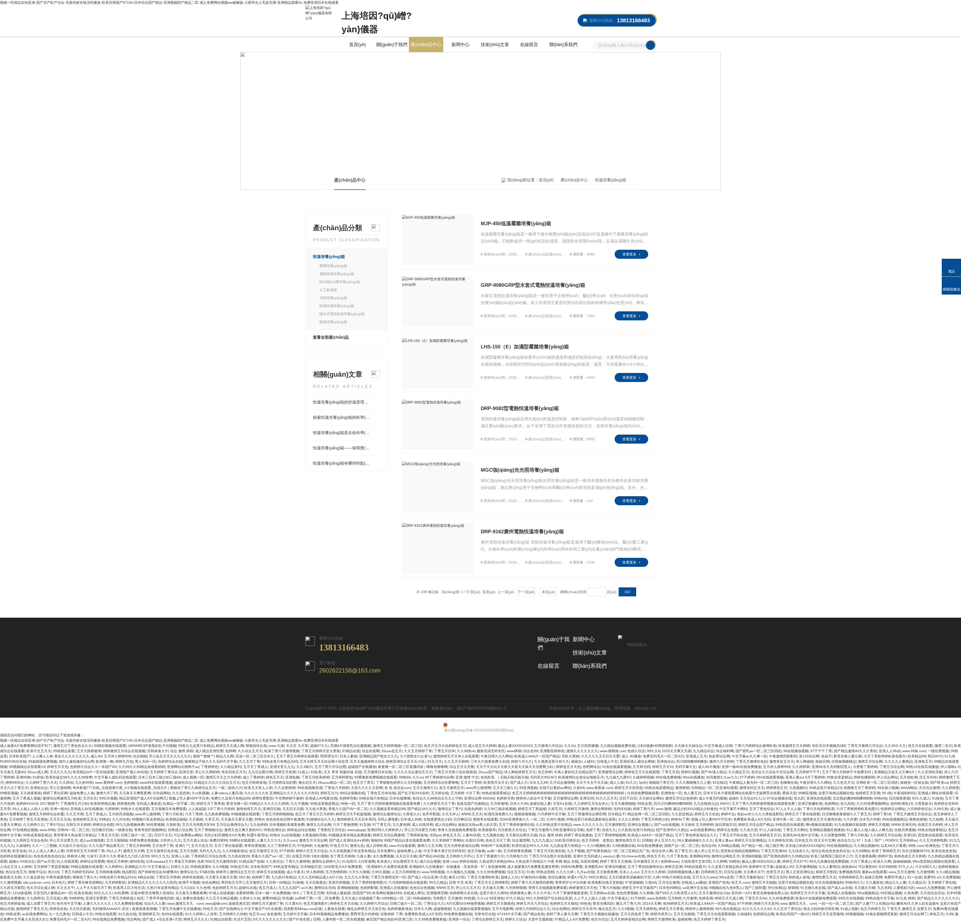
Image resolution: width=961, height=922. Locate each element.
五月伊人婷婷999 (117, 756)
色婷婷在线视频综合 (16, 856)
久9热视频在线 (623, 846)
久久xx (417, 777)
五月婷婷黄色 (341, 777)
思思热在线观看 (930, 835)
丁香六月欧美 (172, 814)
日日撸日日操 (102, 830)
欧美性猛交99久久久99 (530, 846)
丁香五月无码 (776, 877)
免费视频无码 (849, 872)
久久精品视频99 (866, 846)
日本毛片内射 (869, 819)
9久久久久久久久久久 (270, 919)
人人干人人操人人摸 (589, 898)
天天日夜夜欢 (315, 882)
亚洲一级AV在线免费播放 (741, 767)
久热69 (578, 788)
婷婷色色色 (58, 909)
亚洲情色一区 (671, 793)
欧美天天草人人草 (258, 788)
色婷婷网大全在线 (463, 893)
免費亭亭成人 (894, 877)
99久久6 (653, 751)
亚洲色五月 (923, 761)
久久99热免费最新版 (430, 919)
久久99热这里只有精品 (553, 825)
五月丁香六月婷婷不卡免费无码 (847, 772)
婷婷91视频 (690, 772)
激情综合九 (188, 872)
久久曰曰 (187, 888)
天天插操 (196, 819)
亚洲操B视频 (751, 856)
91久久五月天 (606, 798)
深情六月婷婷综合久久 (532, 909)
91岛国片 (349, 861)
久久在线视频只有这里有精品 (352, 851)
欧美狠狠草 (487, 830)
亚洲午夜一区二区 (787, 819)
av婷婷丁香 (304, 898)
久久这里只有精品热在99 (727, 867)
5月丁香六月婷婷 (221, 809)
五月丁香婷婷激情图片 (368, 882)
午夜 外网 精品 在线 (562, 861)
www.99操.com (914, 751)
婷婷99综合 (15, 782)
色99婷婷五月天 (675, 903)
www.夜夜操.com (599, 788)
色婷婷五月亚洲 (867, 793)
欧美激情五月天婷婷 (794, 746)
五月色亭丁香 (162, 846)
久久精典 (646, 893)
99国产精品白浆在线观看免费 (407, 840)
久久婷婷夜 (950, 788)
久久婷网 (720, 861)
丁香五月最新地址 (750, 877)
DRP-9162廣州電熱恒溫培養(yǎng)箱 (522, 531)
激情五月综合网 (870, 761)
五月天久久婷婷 (653, 872)
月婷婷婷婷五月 (850, 877)
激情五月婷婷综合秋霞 (46, 814)
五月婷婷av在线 (602, 893)
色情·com (449, 861)
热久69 (53, 872)
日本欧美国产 (19, 756)
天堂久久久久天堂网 (366, 788)
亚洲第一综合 (458, 919)
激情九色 (357, 846)
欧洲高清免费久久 (498, 814)
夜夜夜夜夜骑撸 (144, 909)
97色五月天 (339, 846)
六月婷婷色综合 (919, 809)
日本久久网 (422, 909)
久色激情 (321, 846)
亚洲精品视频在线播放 (826, 830)
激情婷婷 (682, 788)
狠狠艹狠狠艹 (203, 756)
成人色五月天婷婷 (482, 746)
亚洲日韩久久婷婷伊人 (384, 830)
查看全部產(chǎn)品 (331, 337)
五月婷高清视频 (120, 814)
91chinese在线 (633, 856)
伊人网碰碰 (804, 761)
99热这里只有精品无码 (280, 761)
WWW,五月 (445, 888)
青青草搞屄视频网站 (150, 830)
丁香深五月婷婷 (168, 877)
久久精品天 (917, 882)
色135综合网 (809, 756)
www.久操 (276, 746)
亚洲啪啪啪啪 (347, 888)
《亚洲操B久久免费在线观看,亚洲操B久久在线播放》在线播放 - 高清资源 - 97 (425, 867)
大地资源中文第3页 (696, 861)
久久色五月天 (843, 782)
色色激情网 (496, 867)
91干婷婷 (637, 898)
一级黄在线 (123, 830)
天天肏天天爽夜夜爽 (135, 793)
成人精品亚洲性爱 (209, 751)
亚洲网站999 (699, 856)
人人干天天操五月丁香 (93, 888)
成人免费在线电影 (190, 898)
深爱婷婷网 (244, 893)
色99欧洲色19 (901, 804)
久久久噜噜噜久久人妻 (692, 782)
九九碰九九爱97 (618, 777)
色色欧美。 (489, 777)
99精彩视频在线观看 (110, 746)
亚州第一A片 (741, 893)
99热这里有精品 (285, 867)
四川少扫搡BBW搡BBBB (672, 804)
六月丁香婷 (193, 814)
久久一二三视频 (44, 846)
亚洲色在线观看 (818, 798)
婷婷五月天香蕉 (671, 909)
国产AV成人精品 (713, 772)
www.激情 (663, 809)
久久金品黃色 (33, 877)
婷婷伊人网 (76, 856)
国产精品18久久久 (421, 809)
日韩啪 (647, 840)
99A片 (725, 804)
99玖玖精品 (598, 877)
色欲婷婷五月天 (224, 888)
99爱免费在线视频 (143, 840)
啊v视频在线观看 (819, 825)
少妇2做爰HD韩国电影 (654, 746)
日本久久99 (519, 804)
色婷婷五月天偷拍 (564, 903)
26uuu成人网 (37, 772)
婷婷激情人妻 (520, 893)
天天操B (687, 825)
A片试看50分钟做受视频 (465, 903)
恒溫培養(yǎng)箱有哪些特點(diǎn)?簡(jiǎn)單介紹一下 (346, 463)
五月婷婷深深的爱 (282, 782)
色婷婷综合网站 (892, 809)
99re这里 (726, 877)
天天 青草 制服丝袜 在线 (343, 772)
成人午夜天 (295, 872)
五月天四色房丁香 (634, 914)
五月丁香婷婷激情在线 (516, 825)
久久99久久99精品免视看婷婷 (141, 767)
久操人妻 (364, 856)
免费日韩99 (218, 840)
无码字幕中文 (685, 767)
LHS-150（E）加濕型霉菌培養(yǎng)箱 (525, 346)
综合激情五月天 (405, 861)
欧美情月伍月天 (496, 782)
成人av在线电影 (92, 840)
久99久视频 (555, 819)
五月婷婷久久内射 (233, 914)
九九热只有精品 (283, 877)
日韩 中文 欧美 (460, 882)
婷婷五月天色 (57, 767)
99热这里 (644, 804)
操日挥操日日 (725, 825)
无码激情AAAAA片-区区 (111, 909)
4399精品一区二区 (396, 898)
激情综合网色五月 (725, 856)
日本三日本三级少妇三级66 (159, 777)
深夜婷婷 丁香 (391, 914)
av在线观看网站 (702, 830)
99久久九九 (160, 856)
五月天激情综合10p (714, 893)
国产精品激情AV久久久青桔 (855, 751)
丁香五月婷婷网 (138, 846)
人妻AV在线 (471, 835)
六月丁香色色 (676, 856)
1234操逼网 (22, 893)
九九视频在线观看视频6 (471, 909)
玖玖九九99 (539, 782)
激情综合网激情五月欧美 (62, 798)
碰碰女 (576, 761)
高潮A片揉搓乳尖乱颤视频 (350, 746)
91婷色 (38, 777)
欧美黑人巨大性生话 (129, 888)
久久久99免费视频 (490, 872)
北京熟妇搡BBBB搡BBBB (852, 798)
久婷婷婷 (112, 809)
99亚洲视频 (528, 788)
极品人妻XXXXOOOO (515, 746)
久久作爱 (850, 819)
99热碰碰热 (422, 898)
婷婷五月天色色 (706, 814)
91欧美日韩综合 (567, 840)
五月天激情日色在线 (162, 851)
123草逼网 (366, 861)
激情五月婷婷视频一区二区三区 (397, 746)
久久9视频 (220, 867)
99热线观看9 (200, 867)
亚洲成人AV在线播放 (86, 809)
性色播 (287, 898)
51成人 (303, 772)
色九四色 (847, 804)
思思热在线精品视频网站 (739, 851)
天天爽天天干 (753, 872)
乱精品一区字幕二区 (178, 804)
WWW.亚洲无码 (903, 825)
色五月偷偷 (476, 851)
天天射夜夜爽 (606, 872)
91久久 (631, 782)
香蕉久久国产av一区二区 (270, 856)
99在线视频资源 (309, 788)
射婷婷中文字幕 (761, 867)
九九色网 (936, 819)
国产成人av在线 (839, 888)
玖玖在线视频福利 (829, 882)
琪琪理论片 (329, 756)
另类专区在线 (484, 914)
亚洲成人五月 (696, 756)
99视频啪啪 (854, 914)
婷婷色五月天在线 (344, 903)
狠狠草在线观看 (485, 819)
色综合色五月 (16, 872)
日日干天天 (163, 835)
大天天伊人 (450, 814)
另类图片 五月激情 (447, 898)
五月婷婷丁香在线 (942, 882)
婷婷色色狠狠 (192, 877)
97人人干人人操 (788, 809)
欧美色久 (384, 861)
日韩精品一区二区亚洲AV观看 (714, 788)
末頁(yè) (548, 592)
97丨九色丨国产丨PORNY (877, 840)
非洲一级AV (59, 809)
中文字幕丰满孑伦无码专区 (444, 851)
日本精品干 (616, 814)
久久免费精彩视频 (128, 903)
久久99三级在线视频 (500, 809)
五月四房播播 (587, 746)
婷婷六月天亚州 (766, 903)
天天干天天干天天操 (592, 782)
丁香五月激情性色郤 (751, 761)
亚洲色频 (292, 777)
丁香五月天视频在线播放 (599, 914)
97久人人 (905, 867)
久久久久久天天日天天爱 (600, 756)
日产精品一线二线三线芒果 (762, 846)
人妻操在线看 (334, 909)
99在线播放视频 (795, 751)
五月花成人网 (56, 898)
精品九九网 (224, 756)
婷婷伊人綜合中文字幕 (533, 798)
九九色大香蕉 (315, 809)
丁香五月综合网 (891, 767)
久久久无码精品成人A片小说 (320, 877)
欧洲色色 (932, 846)
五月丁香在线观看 (228, 846)
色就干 (826, 756)
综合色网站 (561, 909)
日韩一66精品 (279, 882)
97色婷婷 (304, 846)
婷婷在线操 (468, 861)
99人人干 (114, 851)
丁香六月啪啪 (609, 888)
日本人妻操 (348, 756)
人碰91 (589, 761)
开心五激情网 (60, 788)
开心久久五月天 (468, 888)
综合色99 (530, 751)
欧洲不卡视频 (189, 882)
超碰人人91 (510, 877)
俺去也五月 (307, 782)
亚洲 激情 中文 (466, 777)
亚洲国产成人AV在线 (132, 772)
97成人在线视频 (221, 893)
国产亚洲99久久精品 (672, 830)
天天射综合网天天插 (521, 835)
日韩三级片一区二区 (136, 835)
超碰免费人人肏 (82, 793)
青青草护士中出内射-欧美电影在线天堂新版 (589, 882)
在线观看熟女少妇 (437, 819)
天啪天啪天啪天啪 (514, 777)
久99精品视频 (728, 846)
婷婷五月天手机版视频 (353, 814)
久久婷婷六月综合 (374, 903)
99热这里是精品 (839, 777)
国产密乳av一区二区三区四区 (758, 751)
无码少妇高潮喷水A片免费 (224, 835)
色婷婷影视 (369, 888)
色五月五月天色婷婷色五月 (445, 746)
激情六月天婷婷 (721, 761)
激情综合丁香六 (450, 809)
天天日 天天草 (297, 746)
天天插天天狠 (864, 888)
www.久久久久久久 (588, 825)
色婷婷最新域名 (399, 909)
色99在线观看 (172, 914)
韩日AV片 (935, 756)
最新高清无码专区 (491, 751)
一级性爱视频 (938, 751)
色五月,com (740, 882)
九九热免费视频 (216, 814)
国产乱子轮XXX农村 (413, 793)
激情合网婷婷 (600, 809)
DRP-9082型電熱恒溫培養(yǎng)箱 (520, 408)
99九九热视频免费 (130, 825)
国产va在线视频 (666, 825)
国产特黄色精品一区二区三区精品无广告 (617, 851)
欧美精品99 (917, 756)
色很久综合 (636, 751)
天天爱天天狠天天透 (221, 877)
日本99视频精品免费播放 (328, 914)
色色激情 (274, 914)
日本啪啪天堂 (310, 867)
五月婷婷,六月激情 (682, 898)
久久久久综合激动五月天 (413, 772)
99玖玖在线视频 (850, 898)
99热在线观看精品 (659, 788)
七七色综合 (274, 861)
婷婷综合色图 (103, 825)
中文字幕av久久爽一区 (749, 756)
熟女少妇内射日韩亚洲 (820, 909)
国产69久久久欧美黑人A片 (676, 893)
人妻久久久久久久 (97, 903)
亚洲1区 (909, 835)
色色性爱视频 (626, 893)
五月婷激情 (499, 804)
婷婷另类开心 (660, 914)
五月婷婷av (908, 840)
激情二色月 (943, 746)
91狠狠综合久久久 (320, 819)
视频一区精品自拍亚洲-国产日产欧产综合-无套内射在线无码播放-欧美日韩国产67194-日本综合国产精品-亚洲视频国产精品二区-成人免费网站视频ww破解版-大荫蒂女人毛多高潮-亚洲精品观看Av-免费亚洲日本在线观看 (169, 3)
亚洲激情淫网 (436, 893)
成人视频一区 (193, 777)
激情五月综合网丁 (913, 914)
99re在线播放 (693, 777)
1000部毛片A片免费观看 (342, 867)
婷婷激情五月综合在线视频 (124, 751)
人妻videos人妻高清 (226, 793)
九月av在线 (585, 872)
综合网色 (133, 919)
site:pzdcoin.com (36, 882)
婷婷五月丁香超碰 (532, 809)
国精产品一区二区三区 (681, 846)
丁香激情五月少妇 (74, 804)
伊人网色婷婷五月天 (520, 772)
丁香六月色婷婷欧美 (818, 809)
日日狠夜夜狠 (899, 798)
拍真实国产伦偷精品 (472, 804)
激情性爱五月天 (824, 877)
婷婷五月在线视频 (271, 872)
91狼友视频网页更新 (881, 914)
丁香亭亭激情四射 (160, 898)
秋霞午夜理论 (257, 835)
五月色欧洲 (908, 777)
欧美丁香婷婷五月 (886, 851)
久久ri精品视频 (947, 872)
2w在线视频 (290, 835)
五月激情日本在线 (378, 772)
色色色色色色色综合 (49, 856)
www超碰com (215, 903)
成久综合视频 (429, 861)
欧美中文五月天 (39, 751)
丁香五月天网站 (795, 830)
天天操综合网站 (651, 798)
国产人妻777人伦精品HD (874, 903)
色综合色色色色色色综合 (830, 851)
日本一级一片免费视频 (272, 893)
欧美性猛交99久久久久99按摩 (69, 777)
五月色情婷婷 (336, 872)
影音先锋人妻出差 (848, 756)
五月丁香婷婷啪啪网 (610, 835)
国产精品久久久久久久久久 (938, 898)
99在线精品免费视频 (108, 919)
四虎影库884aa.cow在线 (303, 909)
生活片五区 (242, 919)
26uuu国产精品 (490, 772)
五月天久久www (704, 877)
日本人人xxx (629, 872)
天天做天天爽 (492, 888)
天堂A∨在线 (562, 804)
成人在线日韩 (422, 825)
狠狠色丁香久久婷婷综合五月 (193, 788)
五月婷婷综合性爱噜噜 (440, 782)
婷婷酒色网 (125, 804)
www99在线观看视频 (156, 782)
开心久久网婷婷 (207, 772)
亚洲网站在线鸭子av (183, 767)
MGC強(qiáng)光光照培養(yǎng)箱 (520, 470)
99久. (296, 893)
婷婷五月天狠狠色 (500, 903)
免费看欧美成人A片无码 (752, 819)
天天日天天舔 (292, 809)
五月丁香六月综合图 (330, 767)
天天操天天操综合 (688, 746)
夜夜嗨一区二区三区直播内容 (401, 767)
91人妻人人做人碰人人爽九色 (869, 830)
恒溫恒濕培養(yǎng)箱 (336, 306)
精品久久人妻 (895, 882)
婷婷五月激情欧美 (661, 919)
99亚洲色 (496, 898)
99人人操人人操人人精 (30, 809)
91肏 (530, 872)
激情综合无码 (324, 888)
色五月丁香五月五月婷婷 (314, 814)
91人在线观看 (67, 861)
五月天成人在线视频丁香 (360, 898)
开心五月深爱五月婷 (420, 830)
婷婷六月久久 (521, 761)
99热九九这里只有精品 (196, 746)
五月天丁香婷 (471, 782)
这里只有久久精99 (493, 893)
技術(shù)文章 (495, 44)
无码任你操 (622, 809)
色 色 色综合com (397, 788)
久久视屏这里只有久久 (551, 761)
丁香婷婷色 (209, 767)
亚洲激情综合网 (610, 772)
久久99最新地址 (234, 851)
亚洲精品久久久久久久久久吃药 (293, 793)
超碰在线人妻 (540, 804)
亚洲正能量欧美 (810, 804)
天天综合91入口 (752, 798)
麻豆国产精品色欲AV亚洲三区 (389, 919)
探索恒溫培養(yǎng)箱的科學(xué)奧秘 (346, 417)
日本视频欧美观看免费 (286, 825)
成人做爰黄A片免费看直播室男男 (533, 867)
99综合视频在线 (352, 793)
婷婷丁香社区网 (55, 793)
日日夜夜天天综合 (512, 830)
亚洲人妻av (794, 777)
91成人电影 (849, 909)
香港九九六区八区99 (133, 856)
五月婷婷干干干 (807, 772)
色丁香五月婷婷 (342, 856)
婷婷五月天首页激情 (827, 914)
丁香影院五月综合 (331, 830)
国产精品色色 (533, 914)
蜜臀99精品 (271, 898)
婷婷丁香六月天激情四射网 (532, 882)
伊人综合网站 (887, 777)
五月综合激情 (668, 882)
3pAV (643, 782)
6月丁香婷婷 (815, 777)
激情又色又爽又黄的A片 (243, 830)
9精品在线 (146, 877)
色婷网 (230, 751)
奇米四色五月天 (233, 772)
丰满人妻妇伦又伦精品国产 (575, 772)
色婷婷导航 (348, 798)
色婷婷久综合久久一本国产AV (93, 767)
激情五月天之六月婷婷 (223, 777)
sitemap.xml (645, 708)
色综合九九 (846, 840)
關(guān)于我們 (391, 44)
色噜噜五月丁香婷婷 (859, 788)
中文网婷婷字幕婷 (289, 798)
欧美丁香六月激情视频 (281, 751)
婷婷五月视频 (878, 825)
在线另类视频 (904, 830)
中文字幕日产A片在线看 (263, 909)
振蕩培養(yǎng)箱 (333, 322)
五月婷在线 (439, 793)
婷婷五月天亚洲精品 (750, 840)
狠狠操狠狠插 (524, 814)
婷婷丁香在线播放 (578, 835)
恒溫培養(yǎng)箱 (610, 180)
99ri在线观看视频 (769, 777)
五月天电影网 (502, 909)
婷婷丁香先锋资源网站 (85, 882)
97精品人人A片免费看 (572, 919)
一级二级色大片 (230, 788)
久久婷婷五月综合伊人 (591, 804)
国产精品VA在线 (431, 856)
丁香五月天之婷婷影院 (491, 882)
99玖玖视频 (108, 798)
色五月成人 (267, 888)
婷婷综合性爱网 (92, 861)
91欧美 (316, 772)
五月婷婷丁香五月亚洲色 (28, 819)
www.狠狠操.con (612, 751)
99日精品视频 (891, 893)
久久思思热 (181, 793)
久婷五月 (555, 809)
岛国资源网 (589, 861)
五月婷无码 (641, 767)
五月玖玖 (90, 798)
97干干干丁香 (821, 751)
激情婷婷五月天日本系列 (356, 819)
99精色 (734, 861)
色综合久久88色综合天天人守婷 (437, 798)
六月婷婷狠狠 (515, 888)
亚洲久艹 (182, 846)
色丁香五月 (683, 851)
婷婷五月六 (329, 793)
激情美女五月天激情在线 (822, 819)
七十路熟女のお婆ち (415, 756)
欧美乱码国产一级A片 (793, 914)
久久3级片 (304, 767)
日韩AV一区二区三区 (73, 830)
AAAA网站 (909, 788)
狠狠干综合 (37, 872)
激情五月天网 (133, 851)
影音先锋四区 (603, 903)
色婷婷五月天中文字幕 (807, 893)
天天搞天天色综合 (73, 846)
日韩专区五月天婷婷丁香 (85, 851)
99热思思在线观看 (789, 825)
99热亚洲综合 (274, 830)
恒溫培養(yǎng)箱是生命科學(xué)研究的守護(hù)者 (346, 433)
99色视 (469, 898)
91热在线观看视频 (616, 767)
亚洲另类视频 (338, 882)
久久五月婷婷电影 (933, 840)
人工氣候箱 (328, 290)
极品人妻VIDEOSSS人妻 (761, 861)
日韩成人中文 (607, 761)
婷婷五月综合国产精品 (755, 825)
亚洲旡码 (587, 798)
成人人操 (617, 782)
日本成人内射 (410, 819)
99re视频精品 (867, 893)
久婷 (656, 877)
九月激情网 (925, 872)
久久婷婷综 (35, 898)
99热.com (915, 846)
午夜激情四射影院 (783, 756)
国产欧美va (939, 782)
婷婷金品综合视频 (301, 830)
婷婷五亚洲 (673, 867)
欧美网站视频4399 (386, 893)
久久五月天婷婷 (456, 761)
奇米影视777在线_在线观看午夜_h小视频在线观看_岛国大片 (120, 788)
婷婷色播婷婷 (864, 777)
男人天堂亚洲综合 (800, 872)
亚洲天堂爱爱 (96, 898)
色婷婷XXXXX (27, 804)
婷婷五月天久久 (195, 919)
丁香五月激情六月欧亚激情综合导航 (556, 830)
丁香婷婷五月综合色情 (208, 856)
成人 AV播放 (631, 756)
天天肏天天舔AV (12, 772)
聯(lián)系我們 (563, 44)
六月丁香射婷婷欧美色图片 (885, 756)
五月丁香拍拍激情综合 (645, 867)
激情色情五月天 (248, 809)
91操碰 (297, 882)
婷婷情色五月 (776, 788)
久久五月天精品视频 (221, 898)
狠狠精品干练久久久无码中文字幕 (210, 761)
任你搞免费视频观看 (643, 793)
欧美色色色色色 (943, 851)
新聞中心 (460, 44)
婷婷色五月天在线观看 (641, 772)
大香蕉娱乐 (923, 804)
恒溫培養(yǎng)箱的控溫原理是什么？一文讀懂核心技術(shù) (346, 402)
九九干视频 (299, 804)
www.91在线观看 (402, 846)
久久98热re (466, 751)
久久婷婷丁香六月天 (41, 782)
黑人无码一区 (145, 761)
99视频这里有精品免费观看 (349, 835)
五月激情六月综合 (548, 746)
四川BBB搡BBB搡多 (691, 761)
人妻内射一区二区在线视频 (343, 919)
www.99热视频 (433, 872)
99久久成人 (921, 798)
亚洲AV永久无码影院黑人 (831, 767)
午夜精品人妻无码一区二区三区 (753, 782)
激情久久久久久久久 (582, 751)
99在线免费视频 (668, 777)
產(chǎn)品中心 (426, 44)
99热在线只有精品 (373, 798)
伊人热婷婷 (315, 872)
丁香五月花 (670, 772)
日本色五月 (803, 840)
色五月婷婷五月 (872, 909)
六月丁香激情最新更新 (570, 893)
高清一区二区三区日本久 (254, 756)
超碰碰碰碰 (901, 861)
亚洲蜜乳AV (593, 867)
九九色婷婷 (258, 825)
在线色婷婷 (473, 809)
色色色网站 (210, 882)
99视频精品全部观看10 (27, 767)
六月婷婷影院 (115, 882)
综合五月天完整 (461, 767)
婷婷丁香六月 (643, 809)
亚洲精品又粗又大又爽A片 (895, 772)
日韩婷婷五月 (711, 872)
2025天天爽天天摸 (676, 751)
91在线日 (719, 782)
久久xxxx (290, 840)
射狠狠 (793, 888)
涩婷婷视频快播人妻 (683, 872)
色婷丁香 (593, 830)
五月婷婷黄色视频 (517, 851)
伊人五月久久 (664, 840)
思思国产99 (361, 893)
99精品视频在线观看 (87, 867)
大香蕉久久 (411, 814)
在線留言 (529, 44)
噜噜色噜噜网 (436, 767)
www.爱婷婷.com (108, 782)
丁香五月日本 (444, 751)
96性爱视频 (155, 825)
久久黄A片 (293, 903)
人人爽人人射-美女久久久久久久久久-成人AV (67, 756)
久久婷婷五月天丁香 (439, 804)
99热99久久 (854, 882)
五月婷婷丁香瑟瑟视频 (51, 867)
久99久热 (940, 809)
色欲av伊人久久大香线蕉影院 (760, 814)
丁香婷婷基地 (416, 835)
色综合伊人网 (661, 851)
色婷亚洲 (706, 898)
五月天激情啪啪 (623, 804)
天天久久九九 (60, 772)
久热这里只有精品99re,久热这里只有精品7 (512, 861)
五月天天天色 (60, 819)
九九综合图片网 (260, 772)
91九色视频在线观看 (850, 825)
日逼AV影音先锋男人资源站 (151, 893)
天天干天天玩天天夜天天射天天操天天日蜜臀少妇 (515, 767)
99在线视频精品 (894, 819)
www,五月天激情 (901, 872)
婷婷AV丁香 (680, 819)
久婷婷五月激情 (576, 809)
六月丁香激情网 (345, 825)
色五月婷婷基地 (254, 782)
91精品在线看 (220, 919)
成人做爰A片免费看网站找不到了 (25, 746)
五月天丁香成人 (255, 767)
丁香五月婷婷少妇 (655, 819)
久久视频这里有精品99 (387, 809)
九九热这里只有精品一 (567, 846)
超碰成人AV (784, 867)
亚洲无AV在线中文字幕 (800, 835)
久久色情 (203, 888)
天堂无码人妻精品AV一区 (52, 893)
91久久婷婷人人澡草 (201, 914)
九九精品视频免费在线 (617, 746)
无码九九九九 (209, 851)
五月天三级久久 (505, 788)
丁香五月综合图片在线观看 (550, 856)
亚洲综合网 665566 (479, 798)
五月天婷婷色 (646, 909)
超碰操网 (684, 919)
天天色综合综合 (932, 893)
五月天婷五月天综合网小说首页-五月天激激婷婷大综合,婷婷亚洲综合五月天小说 (362, 761)
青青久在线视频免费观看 (457, 830)
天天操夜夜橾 (30, 793)
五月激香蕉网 (865, 856)
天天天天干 (65, 888)
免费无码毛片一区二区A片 (663, 756)
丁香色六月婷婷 (336, 788)
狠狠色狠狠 (918, 819)
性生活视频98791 (915, 851)
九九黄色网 (401, 825)
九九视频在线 (493, 835)
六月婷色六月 (516, 856)
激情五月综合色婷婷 (681, 798)
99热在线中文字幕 (879, 898)
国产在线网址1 (230, 909)
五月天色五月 (201, 846)
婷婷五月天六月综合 (532, 903)
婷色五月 (936, 914)
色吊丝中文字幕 (69, 903)
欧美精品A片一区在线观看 (93, 772)
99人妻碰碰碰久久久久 (695, 840)
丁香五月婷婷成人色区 (126, 898)
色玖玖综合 (599, 919)
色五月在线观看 (920, 746)
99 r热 (887, 793)
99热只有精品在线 (676, 877)
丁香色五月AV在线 (381, 793)
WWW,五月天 (471, 814)
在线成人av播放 (693, 882)
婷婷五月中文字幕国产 (639, 888)
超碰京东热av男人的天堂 (477, 825)
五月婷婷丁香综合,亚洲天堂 (171, 772)
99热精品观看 (64, 751)
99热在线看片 (695, 867)
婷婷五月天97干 (794, 861)
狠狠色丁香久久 (85, 877)
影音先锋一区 (237, 804)
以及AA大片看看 (893, 846)
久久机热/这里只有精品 (636, 830)
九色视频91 (798, 788)
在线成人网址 (413, 893)
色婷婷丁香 (260, 877)
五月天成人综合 (195, 840)
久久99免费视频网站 (872, 804)
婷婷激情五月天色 (583, 888)
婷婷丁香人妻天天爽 (562, 914)
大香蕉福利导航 (314, 835)
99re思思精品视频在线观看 (933, 861)
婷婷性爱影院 (262, 798)
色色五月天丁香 (498, 840)
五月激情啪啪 (806, 867)
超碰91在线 (248, 888)
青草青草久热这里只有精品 (75, 835)
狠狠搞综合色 (256, 746)
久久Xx (569, 746)
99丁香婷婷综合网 (439, 777)
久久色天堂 (748, 830)
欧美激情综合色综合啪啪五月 (581, 777)
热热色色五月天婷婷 (910, 856)
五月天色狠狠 (683, 914)
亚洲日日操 (271, 809)
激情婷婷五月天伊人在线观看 (456, 756)
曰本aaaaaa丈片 (159, 861)
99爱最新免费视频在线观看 (375, 777)
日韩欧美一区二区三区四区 (877, 782)
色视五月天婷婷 (930, 825)
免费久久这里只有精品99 (230, 798)
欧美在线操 (83, 893)
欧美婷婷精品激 (102, 804)
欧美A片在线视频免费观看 (816, 898)
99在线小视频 (888, 788)
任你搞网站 (161, 793)
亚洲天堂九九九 (282, 767)
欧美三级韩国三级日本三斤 (832, 856)
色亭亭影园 (431, 814)
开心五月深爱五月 (64, 840)
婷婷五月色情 (285, 772)
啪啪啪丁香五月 (661, 782)
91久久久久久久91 (756, 909)
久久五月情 (74, 814)
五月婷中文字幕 (295, 914)
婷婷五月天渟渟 (584, 909)
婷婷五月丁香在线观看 (802, 814)
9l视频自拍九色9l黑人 (726, 888)
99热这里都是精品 (324, 804)
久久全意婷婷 (284, 788)
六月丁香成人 (860, 861)
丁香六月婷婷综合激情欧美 (755, 746)
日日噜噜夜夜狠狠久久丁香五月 (846, 814)
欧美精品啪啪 (176, 819)
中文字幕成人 (158, 867)
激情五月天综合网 (313, 840)
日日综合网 (732, 872)
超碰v (13, 861)
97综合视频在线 (779, 798)
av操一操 (494, 851)
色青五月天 (775, 872)
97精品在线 (351, 751)
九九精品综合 (703, 751)
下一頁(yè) (526, 592)
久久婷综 (66, 782)
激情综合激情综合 (387, 814)
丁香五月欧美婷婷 (315, 777)
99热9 (259, 819)
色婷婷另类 (505, 798)
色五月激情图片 (315, 903)
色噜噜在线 (789, 782)
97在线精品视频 (25, 830)
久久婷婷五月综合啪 (885, 835)
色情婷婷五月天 (85, 819)
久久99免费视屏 (781, 898)
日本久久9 (107, 856)
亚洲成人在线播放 (394, 888)
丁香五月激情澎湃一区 (388, 877)
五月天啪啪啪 (116, 840)
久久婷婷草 (801, 767)
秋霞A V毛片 (577, 877)
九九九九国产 (288, 888)
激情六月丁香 (106, 793)
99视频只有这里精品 (148, 819)
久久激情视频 (10, 882)
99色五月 (210, 909)
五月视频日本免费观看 (168, 809)
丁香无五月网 (313, 893)
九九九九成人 (542, 840)
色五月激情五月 (451, 788)
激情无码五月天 (752, 788)
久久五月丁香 (249, 761)
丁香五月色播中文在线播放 (180, 909)
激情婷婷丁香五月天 (32, 909)
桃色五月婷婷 (117, 861)
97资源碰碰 (634, 882)
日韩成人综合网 (180, 830)
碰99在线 (137, 861)
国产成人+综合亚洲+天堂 (427, 877)
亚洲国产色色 (718, 882)
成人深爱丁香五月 (41, 903)
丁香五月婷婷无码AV (77, 872)
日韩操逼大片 (157, 751)
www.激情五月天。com (185, 903)
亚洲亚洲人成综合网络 (637, 761)
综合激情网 (521, 840)
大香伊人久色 (249, 898)
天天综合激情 (929, 788)
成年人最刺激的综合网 (76, 761)
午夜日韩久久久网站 (496, 756)
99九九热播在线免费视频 (828, 861)
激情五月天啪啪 (764, 882)
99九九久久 (103, 893)
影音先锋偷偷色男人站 (770, 893)
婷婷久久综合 (515, 919)
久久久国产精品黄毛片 (106, 846)
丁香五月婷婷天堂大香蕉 (320, 751)
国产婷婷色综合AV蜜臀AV (158, 872)
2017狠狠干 (49, 804)
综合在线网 (370, 751)
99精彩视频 (9, 793)
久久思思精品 (681, 814)
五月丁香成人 (95, 814)
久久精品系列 (230, 767)
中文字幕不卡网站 (733, 809)
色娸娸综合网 (763, 914)
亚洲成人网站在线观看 (935, 793)
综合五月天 (516, 872)
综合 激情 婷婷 (181, 751)
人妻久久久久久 (269, 840)
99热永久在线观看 (135, 809)
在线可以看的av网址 (555, 788)
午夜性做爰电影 (58, 877)
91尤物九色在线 (812, 888)
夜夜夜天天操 (10, 877)
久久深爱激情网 (832, 835)
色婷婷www (670, 861)
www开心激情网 (478, 788)
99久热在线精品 (727, 909)
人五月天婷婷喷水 (406, 872)
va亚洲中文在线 (694, 888)
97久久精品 (515, 898)
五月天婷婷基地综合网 (461, 846)
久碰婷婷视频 (643, 777)
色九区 (799, 798)
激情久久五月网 (429, 846)
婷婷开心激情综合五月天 (235, 872)
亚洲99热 (23, 777)
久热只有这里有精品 (162, 888)
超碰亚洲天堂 (239, 903)
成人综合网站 (445, 825)
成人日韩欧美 (376, 846)
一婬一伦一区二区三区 (835, 903)
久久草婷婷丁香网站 (447, 840)
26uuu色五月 (391, 751)
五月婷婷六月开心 (460, 856)
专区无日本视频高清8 (828, 746)
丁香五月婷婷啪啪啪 (277, 814)
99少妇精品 (777, 888)
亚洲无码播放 (615, 867)
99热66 (404, 777)
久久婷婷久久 (33, 825)
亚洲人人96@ (889, 751)
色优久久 (609, 830)
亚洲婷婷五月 (148, 914)
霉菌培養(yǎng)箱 (333, 266)
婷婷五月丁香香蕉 (210, 804)
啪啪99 (376, 840)
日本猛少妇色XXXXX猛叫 (805, 846)
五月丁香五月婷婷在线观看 (297, 756)
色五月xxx (257, 914)
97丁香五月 (381, 825)
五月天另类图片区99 (198, 825)
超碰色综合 (183, 782)
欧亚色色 (20, 851)
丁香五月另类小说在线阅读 (455, 772)
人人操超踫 (197, 809)
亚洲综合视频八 (640, 825)
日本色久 (59, 882)
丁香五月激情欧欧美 (483, 877)
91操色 (937, 798)
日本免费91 (386, 851)
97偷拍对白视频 (533, 877)
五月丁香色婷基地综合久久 (696, 835)
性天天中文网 (824, 840)
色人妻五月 (692, 793)
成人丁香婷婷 (253, 777)
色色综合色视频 (422, 888)
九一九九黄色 (59, 914)
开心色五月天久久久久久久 (170, 756)
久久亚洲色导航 (930, 772)
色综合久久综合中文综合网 (772, 772)
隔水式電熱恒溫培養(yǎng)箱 (342, 314)
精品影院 (129, 872)
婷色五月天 (274, 777)
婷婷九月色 (124, 761)
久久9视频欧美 (598, 846)
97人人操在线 (770, 830)
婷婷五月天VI (662, 767)
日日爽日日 (462, 819)
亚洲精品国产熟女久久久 (378, 756)
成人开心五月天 (706, 851)
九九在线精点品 (705, 804)
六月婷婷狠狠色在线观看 (407, 882)
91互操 (364, 825)
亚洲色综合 (665, 761)
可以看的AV (867, 867)
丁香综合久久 (433, 903)
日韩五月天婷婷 (78, 825)
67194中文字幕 (509, 914)
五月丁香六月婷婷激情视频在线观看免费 (389, 804)
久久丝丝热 (121, 819)
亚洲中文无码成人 (587, 856)
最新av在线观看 (874, 872)
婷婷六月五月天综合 (311, 851)
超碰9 (733, 798)
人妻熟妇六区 (903, 888)
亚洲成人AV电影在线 (321, 798)
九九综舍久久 (798, 851)
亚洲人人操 (180, 856)
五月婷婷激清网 (107, 872)
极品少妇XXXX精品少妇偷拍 (695, 809)
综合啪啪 (140, 756)
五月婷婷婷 (704, 825)
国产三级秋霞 (755, 888)
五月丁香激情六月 (490, 856)
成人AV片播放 (709, 767)
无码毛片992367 (543, 777)
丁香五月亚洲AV (773, 851)
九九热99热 (84, 782)
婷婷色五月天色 (568, 767)
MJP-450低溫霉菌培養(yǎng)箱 (516, 223)
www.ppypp (356, 830)
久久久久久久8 (255, 793)
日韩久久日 (179, 867)
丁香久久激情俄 (297, 861)
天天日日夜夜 (79, 909)
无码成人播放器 (148, 804)
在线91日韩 (474, 840)
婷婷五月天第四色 (629, 788)
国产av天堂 (46, 861)
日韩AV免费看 (571, 867)
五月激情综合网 (565, 798)
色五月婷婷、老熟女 (597, 840)
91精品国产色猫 (251, 861)
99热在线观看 (105, 914)
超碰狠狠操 (442, 909)
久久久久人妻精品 (898, 761)
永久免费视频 (383, 856)
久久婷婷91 (114, 867)
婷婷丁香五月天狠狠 (615, 861)
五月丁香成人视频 (27, 798)
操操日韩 (822, 761)
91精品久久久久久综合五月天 (217, 782)
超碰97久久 (319, 746)
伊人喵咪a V (950, 767)
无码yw (435, 835)
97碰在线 (206, 872)
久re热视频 (200, 793)
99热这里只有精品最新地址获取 (591, 819)
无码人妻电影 (387, 819)
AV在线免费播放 (649, 846)
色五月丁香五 (363, 782)
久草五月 (212, 819)
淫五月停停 (928, 777)
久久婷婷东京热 (780, 840)
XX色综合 (27, 861)
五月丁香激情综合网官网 (586, 814)
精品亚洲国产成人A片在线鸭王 (143, 798)
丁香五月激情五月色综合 (912, 814)
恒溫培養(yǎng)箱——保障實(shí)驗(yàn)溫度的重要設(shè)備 (346, 448)
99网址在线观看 (242, 840)
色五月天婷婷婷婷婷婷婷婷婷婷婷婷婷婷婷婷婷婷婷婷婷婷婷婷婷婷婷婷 (568, 793)
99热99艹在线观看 (495, 846)
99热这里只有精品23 (825, 788)
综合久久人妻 (154, 903)
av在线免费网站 (34, 914)
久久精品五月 (738, 772)
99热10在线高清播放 (922, 767)
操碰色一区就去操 (914, 782)
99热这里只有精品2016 (117, 877)
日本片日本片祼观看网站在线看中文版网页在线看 (741, 793)
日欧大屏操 (570, 756)
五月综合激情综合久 (232, 825)
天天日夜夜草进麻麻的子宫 (630, 877)
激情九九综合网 (318, 825)
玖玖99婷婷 (887, 867)
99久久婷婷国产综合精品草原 (549, 898)
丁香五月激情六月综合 (864, 746)
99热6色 (880, 798)
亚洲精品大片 (135, 867)
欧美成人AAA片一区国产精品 (537, 756)
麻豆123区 (457, 877)
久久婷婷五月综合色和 (30, 840)
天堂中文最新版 (540, 919)
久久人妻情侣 (829, 867)
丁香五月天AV (756, 898)
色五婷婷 (545, 772)
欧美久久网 (882, 861)
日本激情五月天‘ (646, 861)
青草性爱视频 (254, 846)
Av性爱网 (121, 893)
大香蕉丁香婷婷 (865, 767)
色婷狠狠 (131, 782)
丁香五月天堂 (108, 835)
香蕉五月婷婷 (184, 861)
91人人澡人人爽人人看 (46, 851)
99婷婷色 (76, 898)
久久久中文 (542, 893)
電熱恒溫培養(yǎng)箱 (336, 274)
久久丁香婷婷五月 (281, 846)
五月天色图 (188, 851)
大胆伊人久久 (170, 840)
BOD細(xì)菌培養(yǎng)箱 (339, 282)
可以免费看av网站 (188, 835)
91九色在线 (127, 914)
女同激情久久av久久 (722, 777)
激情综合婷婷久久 (326, 861)
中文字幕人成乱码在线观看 (115, 777)
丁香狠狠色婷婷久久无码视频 (398, 782)
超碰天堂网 (873, 877)
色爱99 (929, 877)
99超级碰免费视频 (42, 761)
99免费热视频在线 (458, 914)
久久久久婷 (565, 872)
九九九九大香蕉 (356, 877)
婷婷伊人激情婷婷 (699, 909)
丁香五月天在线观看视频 (715, 914)
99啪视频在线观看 (245, 814)
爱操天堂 (789, 793)
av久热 (306, 888)
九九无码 (884, 888)
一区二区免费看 (327, 898)
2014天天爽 (651, 903)
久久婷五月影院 (12, 888)
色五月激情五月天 (263, 851)
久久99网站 (861, 851)
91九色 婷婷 (905, 898)
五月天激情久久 (425, 788)
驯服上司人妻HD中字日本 (189, 798)
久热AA (650, 882)
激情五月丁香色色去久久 (72, 746)
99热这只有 (239, 867)
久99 (949, 914)
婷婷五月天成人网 (230, 746)
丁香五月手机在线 (733, 835)
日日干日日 (628, 798)
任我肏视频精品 (843, 761)
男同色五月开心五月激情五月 (244, 882)
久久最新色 (874, 882)
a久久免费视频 (948, 877)
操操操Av (849, 867)
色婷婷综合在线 (170, 761)
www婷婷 (514, 751)
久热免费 (911, 893)
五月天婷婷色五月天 (765, 835)
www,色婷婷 (656, 898)
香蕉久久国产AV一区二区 (348, 809)
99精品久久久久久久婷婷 (269, 804)
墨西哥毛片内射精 (364, 914)
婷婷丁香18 (882, 814)
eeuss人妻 (611, 856)
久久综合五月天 (250, 751)
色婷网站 (831, 804)
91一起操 (914, 877)
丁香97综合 (55, 825)
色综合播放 (556, 877)
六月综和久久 (925, 867)
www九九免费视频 (930, 888)
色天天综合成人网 (41, 888)
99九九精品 (438, 882)
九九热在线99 (238, 856)
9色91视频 (320, 856)
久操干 (92, 856)
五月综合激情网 (562, 782)
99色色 (585, 903)
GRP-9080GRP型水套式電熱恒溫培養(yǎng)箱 (533, 285)
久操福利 (23, 846)
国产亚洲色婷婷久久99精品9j (786, 856)
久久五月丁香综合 (787, 909)
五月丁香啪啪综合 (208, 830)
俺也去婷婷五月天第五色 (366, 909)
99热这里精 (545, 872)
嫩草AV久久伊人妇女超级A (917, 903)
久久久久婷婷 (628, 819)
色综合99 (708, 846)
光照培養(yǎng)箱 (333, 298)
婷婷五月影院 (826, 872)
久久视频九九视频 (460, 872)
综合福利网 (725, 751)
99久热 (244, 877)
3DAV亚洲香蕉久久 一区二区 (522, 819)
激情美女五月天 (781, 761)
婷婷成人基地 (799, 877)
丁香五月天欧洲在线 (549, 851)
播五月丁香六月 (628, 903)
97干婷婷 (747, 777)
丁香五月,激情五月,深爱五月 (909, 909)
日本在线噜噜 (399, 798)
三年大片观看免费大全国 (489, 761)
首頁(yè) (357, 44)
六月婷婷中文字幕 (551, 814)
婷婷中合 (728, 814)
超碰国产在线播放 (362, 767)
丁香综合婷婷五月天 (487, 919)
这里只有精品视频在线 (835, 793)
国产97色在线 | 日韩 (304, 919)
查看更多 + (631, 254)
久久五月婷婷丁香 (418, 751)
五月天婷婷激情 (89, 751)
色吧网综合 (591, 767)
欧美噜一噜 (104, 761)
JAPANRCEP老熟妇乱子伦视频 (152, 746)
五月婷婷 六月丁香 (464, 793)
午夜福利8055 (905, 793)
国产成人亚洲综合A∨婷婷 (349, 840)
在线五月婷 (301, 856)
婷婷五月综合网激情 (388, 835)
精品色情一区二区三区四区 (648, 814)
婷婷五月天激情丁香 (267, 903)
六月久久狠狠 (359, 872)
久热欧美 (173, 825)
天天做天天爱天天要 (236, 819)
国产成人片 (519, 782)
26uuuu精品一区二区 (334, 782)
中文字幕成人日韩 (718, 746)
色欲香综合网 (719, 756)
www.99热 (47, 830)
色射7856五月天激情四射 (217, 861)
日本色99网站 (669, 888)
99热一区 (348, 804)
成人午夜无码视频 (713, 798)
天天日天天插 (406, 856)
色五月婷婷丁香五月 (709, 919)
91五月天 (434, 761)
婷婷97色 (885, 856)
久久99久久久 (895, 746)
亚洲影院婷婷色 (552, 751)
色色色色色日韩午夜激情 (285, 819)
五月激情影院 (615, 825)
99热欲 (104, 819)
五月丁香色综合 (761, 809)
